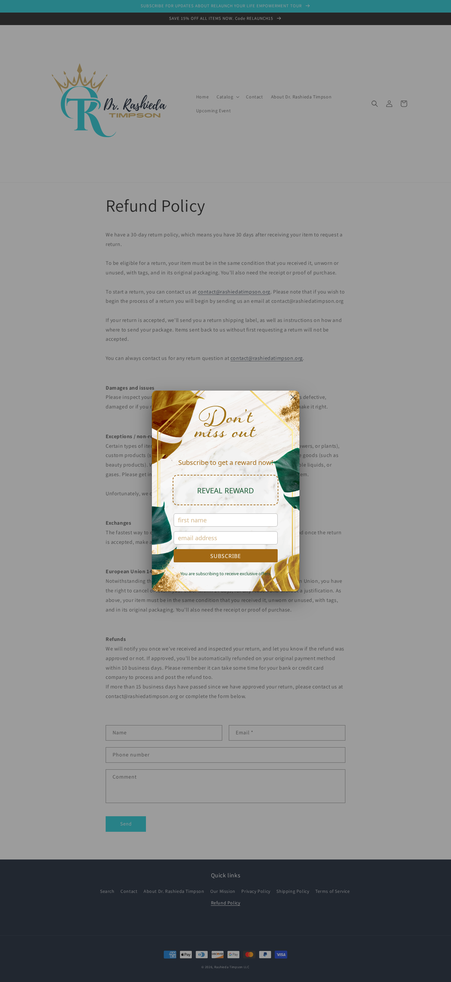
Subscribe (225, 556)
